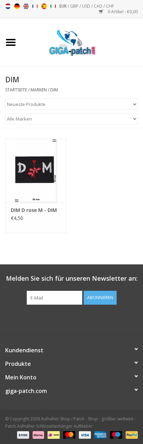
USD (86, 6)
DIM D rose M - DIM (34, 210)
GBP (74, 6)
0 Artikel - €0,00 (122, 12)
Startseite (16, 90)
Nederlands (8, 6)
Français (35, 6)
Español (44, 6)
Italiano (53, 6)
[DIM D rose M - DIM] (35, 171)
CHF (110, 6)
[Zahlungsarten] (22, 434)
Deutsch (17, 6)
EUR (63, 6)
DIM (54, 90)
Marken (39, 90)
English (26, 6)
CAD (98, 6)
